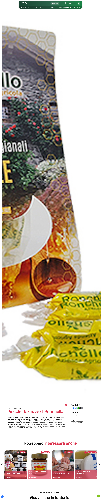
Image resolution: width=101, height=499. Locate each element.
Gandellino (74, 415)
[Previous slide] (2, 465)
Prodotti (10, 408)
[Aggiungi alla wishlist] (66, 405)
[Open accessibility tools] (2, 496)
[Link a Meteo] (70, 3)
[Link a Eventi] (72, 3)
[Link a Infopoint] (75, 3)
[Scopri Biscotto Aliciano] (97, 477)
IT (78, 3)
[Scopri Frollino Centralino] (49, 477)
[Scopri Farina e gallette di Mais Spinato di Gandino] (26, 477)
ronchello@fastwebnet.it (40, 428)
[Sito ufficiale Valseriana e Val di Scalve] (24, 3)
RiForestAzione (55, 3)
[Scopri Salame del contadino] (73, 477)
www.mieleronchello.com (55, 428)
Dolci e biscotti (17, 408)
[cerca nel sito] (61, 3)
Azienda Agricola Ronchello (47, 426)
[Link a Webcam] (67, 3)
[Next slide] (99, 465)
